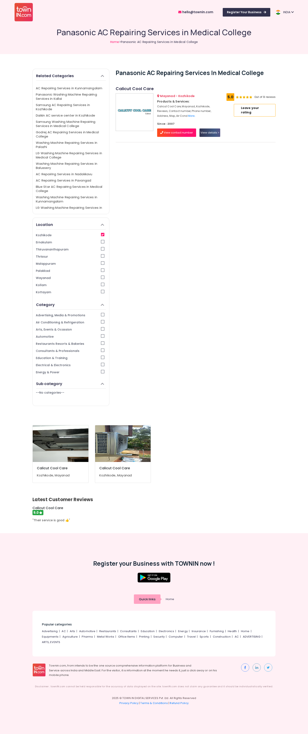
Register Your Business (244, 12)
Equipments (50, 637)
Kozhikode (44, 235)
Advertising (50, 631)
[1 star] (250, 97)
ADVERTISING (251, 637)
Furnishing (217, 631)
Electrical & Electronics (53, 365)
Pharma (87, 637)
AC (64, 631)
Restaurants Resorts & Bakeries (60, 344)
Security (159, 637)
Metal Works (105, 637)
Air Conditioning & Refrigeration (60, 322)
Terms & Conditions (154, 703)
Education (148, 631)
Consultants (128, 631)
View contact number (178, 133)
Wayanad (43, 278)
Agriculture (70, 637)
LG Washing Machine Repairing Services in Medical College (69, 155)
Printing (144, 637)
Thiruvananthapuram (52, 249)
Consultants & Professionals (57, 351)
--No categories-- (50, 392)
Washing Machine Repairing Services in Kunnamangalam (66, 199)
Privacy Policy (128, 703)
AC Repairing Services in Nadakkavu (64, 174)
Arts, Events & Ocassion (54, 329)
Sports (204, 637)
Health (232, 631)
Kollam (41, 285)
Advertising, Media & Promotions (60, 315)
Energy (183, 631)
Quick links (147, 599)
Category (45, 304)
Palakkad (43, 271)
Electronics (166, 631)
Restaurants (107, 631)
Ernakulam (44, 242)
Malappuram (46, 264)
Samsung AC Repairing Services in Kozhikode (63, 107)
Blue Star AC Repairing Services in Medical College (69, 188)
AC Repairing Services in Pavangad (63, 180)
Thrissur (42, 256)
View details (209, 133)
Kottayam (43, 292)
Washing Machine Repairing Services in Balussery (66, 165)
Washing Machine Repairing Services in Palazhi (66, 144)
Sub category (49, 383)
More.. (192, 116)
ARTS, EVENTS (51, 642)
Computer (176, 637)
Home (114, 42)
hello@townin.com (197, 12)
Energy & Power (48, 372)
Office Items (126, 637)
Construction (222, 637)
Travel (191, 637)
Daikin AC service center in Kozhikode (65, 115)
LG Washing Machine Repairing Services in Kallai (69, 209)
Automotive (45, 337)
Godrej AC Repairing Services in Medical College (67, 134)
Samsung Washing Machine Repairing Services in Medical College (65, 123)
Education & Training (51, 358)
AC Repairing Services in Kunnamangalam (69, 88)
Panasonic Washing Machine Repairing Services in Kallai (66, 96)
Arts (72, 631)
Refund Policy (179, 703)
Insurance (199, 631)
